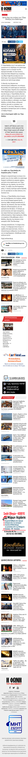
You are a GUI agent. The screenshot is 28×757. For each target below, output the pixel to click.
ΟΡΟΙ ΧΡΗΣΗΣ (16, 738)
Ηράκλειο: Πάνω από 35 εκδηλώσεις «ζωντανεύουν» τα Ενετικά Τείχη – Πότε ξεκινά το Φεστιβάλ (19, 617)
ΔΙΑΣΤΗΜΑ (10, 250)
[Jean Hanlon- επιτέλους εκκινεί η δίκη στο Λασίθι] (6, 308)
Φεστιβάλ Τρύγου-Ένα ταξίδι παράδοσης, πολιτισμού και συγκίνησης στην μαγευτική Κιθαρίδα (19, 606)
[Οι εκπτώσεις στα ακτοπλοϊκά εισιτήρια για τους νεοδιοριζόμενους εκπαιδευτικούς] (6, 458)
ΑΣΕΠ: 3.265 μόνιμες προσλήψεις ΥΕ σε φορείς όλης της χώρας (19, 576)
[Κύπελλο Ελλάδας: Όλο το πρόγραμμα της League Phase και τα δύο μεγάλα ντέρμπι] (6, 469)
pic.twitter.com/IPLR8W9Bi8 (14, 136)
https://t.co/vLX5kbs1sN (14, 134)
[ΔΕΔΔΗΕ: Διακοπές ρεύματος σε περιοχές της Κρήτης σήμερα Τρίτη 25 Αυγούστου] (6, 653)
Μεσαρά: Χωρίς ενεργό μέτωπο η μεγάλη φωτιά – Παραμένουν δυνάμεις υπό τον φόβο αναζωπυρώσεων (20, 503)
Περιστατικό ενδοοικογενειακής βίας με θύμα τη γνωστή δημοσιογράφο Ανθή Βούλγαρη (20, 586)
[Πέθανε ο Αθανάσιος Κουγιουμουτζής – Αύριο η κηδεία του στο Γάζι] (6, 567)
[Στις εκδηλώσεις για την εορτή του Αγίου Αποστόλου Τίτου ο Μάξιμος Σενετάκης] (6, 448)
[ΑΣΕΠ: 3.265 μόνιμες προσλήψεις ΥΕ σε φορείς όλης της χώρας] (6, 577)
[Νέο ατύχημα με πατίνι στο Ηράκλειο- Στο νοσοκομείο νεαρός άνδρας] (6, 262)
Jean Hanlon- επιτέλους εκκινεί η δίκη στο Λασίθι (20, 308)
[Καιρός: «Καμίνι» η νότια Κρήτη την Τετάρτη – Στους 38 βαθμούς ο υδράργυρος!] (6, 416)
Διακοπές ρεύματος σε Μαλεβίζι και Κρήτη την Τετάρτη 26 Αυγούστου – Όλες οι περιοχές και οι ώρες (20, 479)
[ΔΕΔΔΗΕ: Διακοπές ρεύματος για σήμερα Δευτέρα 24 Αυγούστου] (6, 597)
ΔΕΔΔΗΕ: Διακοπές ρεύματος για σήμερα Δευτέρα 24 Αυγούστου (20, 596)
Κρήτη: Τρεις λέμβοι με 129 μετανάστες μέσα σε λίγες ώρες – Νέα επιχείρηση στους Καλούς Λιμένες (19, 438)
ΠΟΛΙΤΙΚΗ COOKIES (18, 740)
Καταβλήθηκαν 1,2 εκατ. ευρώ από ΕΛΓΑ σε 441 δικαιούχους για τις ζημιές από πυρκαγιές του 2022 (20, 298)
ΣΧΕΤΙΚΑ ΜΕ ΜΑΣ (6, 738)
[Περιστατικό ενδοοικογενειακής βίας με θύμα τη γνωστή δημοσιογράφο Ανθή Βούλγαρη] (6, 586)
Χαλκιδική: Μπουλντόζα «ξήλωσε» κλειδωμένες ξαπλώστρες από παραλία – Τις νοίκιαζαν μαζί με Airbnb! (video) (19, 427)
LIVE (5, 250)
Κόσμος (4, 14)
